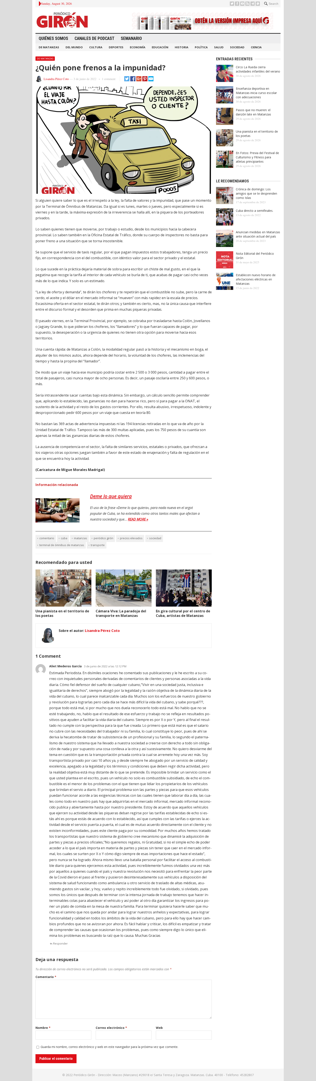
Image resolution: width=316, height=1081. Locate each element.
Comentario (45, 977)
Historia (181, 47)
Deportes (116, 47)
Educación (160, 47)
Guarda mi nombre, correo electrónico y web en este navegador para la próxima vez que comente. (109, 1047)
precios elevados (131, 538)
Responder (60, 943)
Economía (137, 47)
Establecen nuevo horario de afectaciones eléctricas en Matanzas (256, 279)
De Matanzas (49, 47)
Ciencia (256, 47)
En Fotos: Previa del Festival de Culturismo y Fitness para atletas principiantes (257, 157)
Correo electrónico (111, 1028)
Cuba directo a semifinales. (254, 211)
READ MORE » (138, 519)
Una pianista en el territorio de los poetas (62, 613)
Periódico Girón (103, 538)
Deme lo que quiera (111, 496)
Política (201, 47)
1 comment (108, 79)
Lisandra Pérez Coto (56, 79)
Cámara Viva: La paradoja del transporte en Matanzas (121, 613)
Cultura (95, 47)
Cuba (64, 538)
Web (159, 1028)
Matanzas (80, 538)
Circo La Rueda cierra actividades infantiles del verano (258, 69)
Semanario (131, 38)
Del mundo (74, 47)
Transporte (98, 545)
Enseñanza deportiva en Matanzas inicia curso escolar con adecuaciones (256, 92)
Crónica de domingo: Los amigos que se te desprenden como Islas (256, 193)
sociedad (155, 538)
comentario (46, 538)
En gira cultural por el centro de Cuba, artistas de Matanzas (183, 613)
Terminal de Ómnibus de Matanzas (61, 545)
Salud (219, 47)
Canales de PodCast (94, 38)
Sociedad (237, 47)
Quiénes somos (53, 38)
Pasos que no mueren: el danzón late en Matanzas (253, 112)
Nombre (43, 1028)
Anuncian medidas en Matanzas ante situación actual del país (258, 234)
